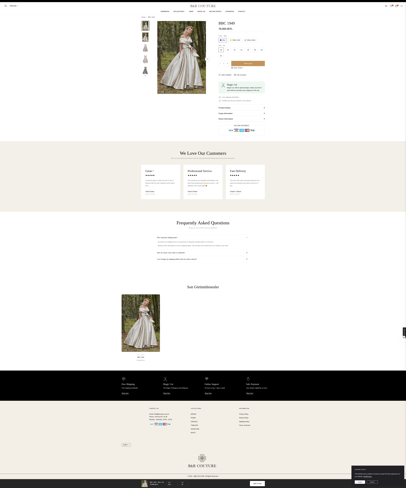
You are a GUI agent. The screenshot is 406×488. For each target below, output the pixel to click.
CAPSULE (194, 421)
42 (234, 50)
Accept (360, 482)
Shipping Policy (244, 421)
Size (183, 482)
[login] (386, 6)
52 (221, 56)
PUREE (193, 418)
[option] (181, 57)
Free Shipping (128, 384)
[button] (5, 6)
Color (169, 482)
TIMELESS (194, 425)
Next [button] (207, 59)
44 (241, 50)
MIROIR (193, 414)
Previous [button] (156, 59)
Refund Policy (243, 418)
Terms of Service (244, 425)
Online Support (212, 384)
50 (262, 50)
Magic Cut (168, 384)
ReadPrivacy (367, 476)
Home (143, 17)
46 (248, 50)
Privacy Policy (243, 414)
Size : (222, 45)
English (13, 6)
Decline (372, 482)
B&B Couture (140, 355)
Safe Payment (252, 384)
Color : (223, 36)
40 (228, 50)
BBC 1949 (140, 357)
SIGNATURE (195, 429)
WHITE (193, 432)
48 (255, 50)
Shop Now (125, 393)
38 (221, 50)
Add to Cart (257, 483)
